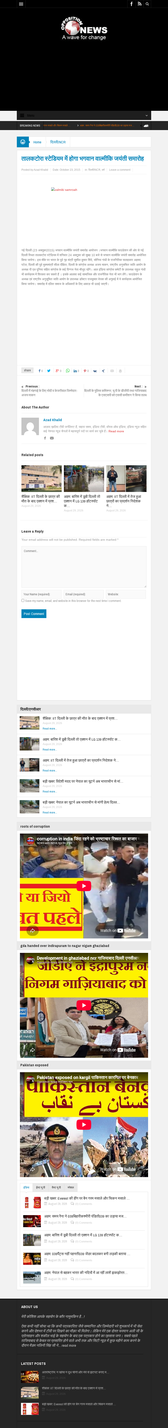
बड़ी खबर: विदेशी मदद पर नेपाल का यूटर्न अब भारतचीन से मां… (83, 781)
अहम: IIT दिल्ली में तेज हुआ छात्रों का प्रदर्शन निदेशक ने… (123, 501)
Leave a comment (119, 169)
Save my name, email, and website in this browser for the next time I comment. (73, 601)
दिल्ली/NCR (58, 141)
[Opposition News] (84, 28)
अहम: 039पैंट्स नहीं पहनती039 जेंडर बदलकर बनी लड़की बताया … (87, 1254)
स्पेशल (71, 1187)
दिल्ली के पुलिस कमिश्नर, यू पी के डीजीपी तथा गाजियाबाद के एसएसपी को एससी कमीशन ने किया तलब (115, 390)
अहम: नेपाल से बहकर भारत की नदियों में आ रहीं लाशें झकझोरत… (86, 1273)
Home (37, 141)
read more (69, 1345)
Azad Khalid (52, 420)
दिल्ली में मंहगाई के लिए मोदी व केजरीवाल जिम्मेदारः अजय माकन (49, 390)
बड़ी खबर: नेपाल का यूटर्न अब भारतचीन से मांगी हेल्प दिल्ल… (81, 802)
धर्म (103, 169)
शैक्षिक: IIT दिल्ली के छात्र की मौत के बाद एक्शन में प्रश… (40, 499)
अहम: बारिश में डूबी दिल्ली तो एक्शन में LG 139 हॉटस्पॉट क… (133, 125)
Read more (116, 431)
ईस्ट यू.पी (40, 1187)
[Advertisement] (84, 71)
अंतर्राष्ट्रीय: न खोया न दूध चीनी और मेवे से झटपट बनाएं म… (75, 1372)
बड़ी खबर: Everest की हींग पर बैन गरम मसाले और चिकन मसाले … (87, 1198)
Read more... (50, 728)
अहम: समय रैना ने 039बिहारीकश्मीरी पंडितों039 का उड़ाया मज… (71, 125)
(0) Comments (83, 1204)
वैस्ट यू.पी (56, 1187)
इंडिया (26, 1187)
